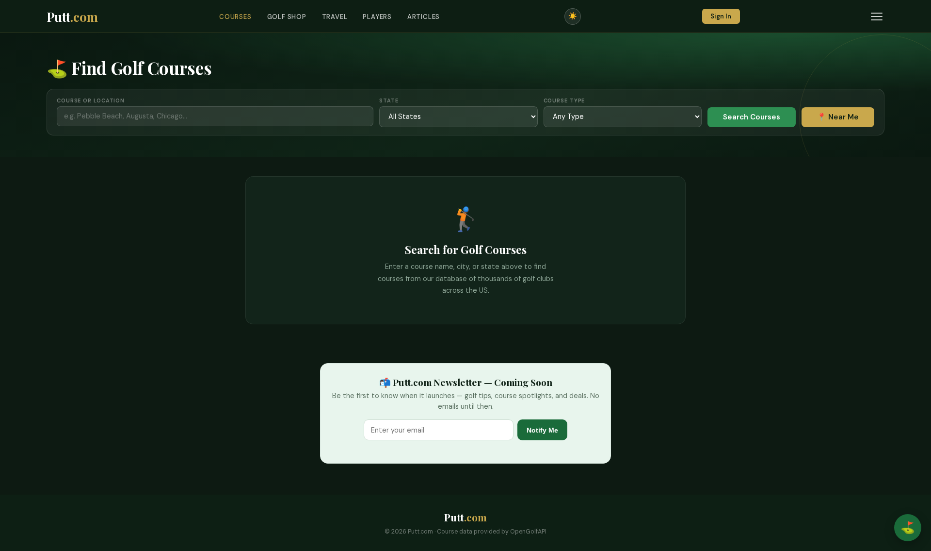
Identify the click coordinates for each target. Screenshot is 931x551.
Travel (335, 17)
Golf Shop (286, 17)
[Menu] (876, 16)
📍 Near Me (838, 117)
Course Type (564, 100)
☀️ (572, 16)
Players (377, 17)
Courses (235, 17)
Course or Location (91, 100)
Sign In (720, 16)
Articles (423, 17)
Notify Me (542, 430)
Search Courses (751, 117)
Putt (72, 16)
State (388, 100)
